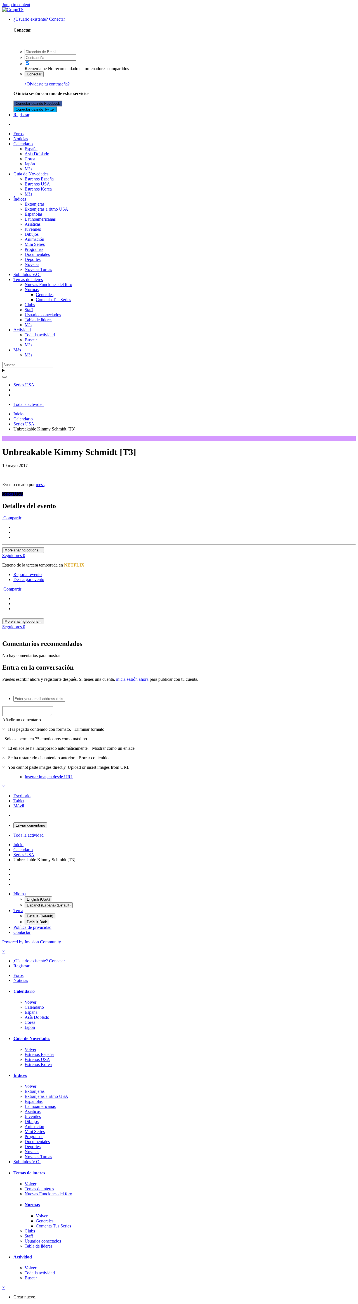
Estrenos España (39, 179)
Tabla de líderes (38, 319)
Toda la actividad (40, 334)
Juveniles (33, 229)
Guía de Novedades (30, 174)
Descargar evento (28, 579)
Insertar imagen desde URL (49, 776)
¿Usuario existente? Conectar (40, 19)
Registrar (21, 114)
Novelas (32, 264)
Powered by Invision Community (31, 941)
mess (40, 484)
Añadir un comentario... (23, 719)
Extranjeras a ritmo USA (46, 209)
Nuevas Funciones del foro (48, 284)
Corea (30, 158)
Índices (19, 199)
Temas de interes (28, 279)
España (31, 148)
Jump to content (16, 4)
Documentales (37, 254)
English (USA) (38, 899)
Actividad (22, 329)
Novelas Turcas (38, 269)
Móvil (18, 805)
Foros (18, 133)
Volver (30, 1002)
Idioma (19, 893)
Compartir (11, 517)
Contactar (21, 932)
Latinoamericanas (40, 219)
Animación (34, 239)
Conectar (34, 74)
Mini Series (35, 244)
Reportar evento (27, 574)
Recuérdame (36, 68)
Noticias (20, 138)
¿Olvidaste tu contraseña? (47, 84)
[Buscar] (4, 377)
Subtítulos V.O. (27, 274)
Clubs (30, 304)
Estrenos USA (37, 184)
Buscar (31, 339)
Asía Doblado (37, 153)
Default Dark (37, 922)
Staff (29, 309)
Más (28, 168)
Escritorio (21, 795)
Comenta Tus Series (53, 299)
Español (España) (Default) (48, 905)
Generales (44, 294)
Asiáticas (33, 224)
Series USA (12, 494)
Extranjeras (34, 204)
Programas (34, 249)
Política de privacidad (32, 927)
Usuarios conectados (43, 314)
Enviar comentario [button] (30, 825)
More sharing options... (23, 550)
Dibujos (32, 234)
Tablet (18, 800)
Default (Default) (40, 916)
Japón (30, 163)
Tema (18, 910)
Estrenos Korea (38, 189)
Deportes (33, 259)
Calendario (23, 143)
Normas (32, 289)
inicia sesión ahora (132, 679)
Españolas (34, 214)
